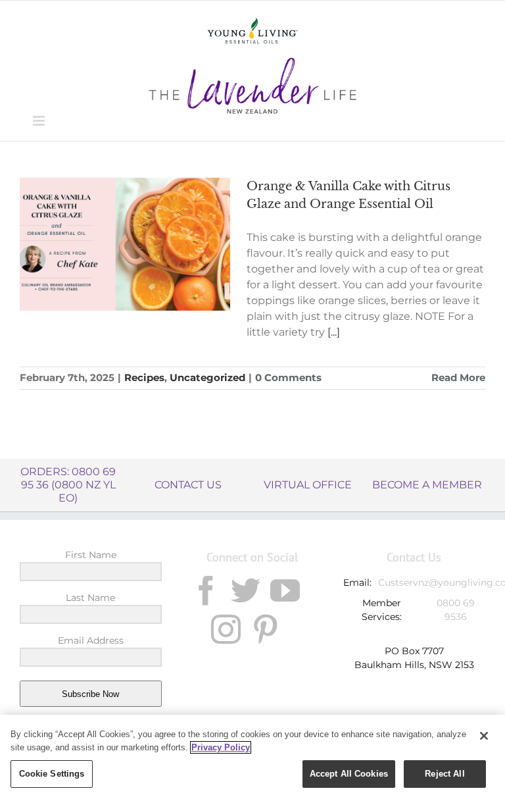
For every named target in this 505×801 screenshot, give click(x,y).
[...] (333, 332)
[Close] (483, 735)
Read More (458, 377)
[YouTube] (285, 591)
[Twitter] (245, 591)
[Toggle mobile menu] (40, 121)
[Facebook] (206, 591)
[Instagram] (226, 629)
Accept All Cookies (349, 774)
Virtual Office (308, 484)
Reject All (444, 774)
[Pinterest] (265, 629)
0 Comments (288, 377)
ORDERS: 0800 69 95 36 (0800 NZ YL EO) (68, 484)
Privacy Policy (220, 747)
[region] (252, 758)
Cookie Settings (52, 774)
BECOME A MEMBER (427, 484)
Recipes (144, 377)
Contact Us (188, 484)
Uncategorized (207, 377)
